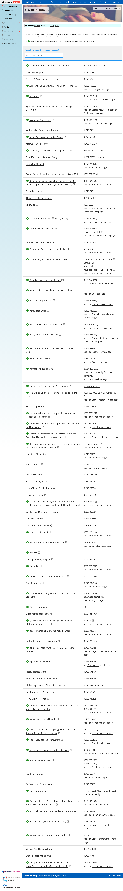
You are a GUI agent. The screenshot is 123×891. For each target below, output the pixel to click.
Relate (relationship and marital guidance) (49, 630)
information (89, 249)
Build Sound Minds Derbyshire (98, 259)
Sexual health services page (105, 399)
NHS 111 (33, 552)
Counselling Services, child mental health (49, 259)
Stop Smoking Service (40, 760)
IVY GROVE (11, 2)
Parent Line (34, 566)
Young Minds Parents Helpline (98, 269)
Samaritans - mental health (42, 719)
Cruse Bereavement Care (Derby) (45, 279)
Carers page (108, 109)
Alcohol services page (102, 123)
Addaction (34, 95)
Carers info (97, 109)
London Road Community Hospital (42, 511)
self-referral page (100, 65)
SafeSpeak (89, 262)
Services (7, 23)
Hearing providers (96, 150)
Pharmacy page (99, 167)
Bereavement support (102, 283)
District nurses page (101, 362)
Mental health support (102, 184)
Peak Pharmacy (33, 583)
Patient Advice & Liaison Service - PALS (47, 576)
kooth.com (89, 501)
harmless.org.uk (91, 443)
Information (8, 31)
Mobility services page (102, 303)
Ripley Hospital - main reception (41, 641)
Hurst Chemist (33, 464)
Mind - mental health (39, 532)
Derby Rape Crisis (37, 310)
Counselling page (100, 804)
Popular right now (10, 6)
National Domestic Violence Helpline (46, 542)
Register (93, 2)
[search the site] (105, 2)
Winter (57, 25)
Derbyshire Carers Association (43, 334)
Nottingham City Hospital (38, 559)
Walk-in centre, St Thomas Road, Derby (48, 835)
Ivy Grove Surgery (34, 72)
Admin (6, 27)
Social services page (93, 113)
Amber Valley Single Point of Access (46, 136)
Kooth (87, 266)
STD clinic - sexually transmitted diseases (49, 749)
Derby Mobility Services (40, 300)
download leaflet (92, 232)
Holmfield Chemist (35, 454)
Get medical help (10, 14)
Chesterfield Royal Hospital (39, 197)
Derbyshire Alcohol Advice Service (45, 324)
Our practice (8, 10)
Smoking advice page (102, 767)
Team (52, 25)
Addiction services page (103, 99)
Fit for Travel (90, 790)
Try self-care (8, 19)
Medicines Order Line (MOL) (39, 525)
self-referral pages (62, 37)
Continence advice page (103, 235)
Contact (7, 35)
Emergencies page (100, 89)
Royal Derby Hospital (36, 698)
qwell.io (87, 620)
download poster (92, 372)
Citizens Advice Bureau (40, 218)
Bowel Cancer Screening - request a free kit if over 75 (51, 174)
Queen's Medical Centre (37, 613)
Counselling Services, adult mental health (49, 249)
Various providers (92, 385)
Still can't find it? (10, 43)
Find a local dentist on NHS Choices (55, 290)
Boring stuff (8, 39)
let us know (105, 34)
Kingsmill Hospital (34, 494)
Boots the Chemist (35, 163)
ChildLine (30, 204)
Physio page (97, 600)
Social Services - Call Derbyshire (44, 739)
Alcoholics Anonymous (40, 119)
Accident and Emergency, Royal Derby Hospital (51, 85)
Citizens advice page (101, 221)
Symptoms (37, 25)
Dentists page (98, 293)
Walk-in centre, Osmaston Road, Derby (47, 821)
